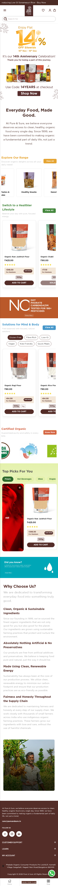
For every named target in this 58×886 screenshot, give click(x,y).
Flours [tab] (8, 479)
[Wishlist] (43, 10)
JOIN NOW (28, 271)
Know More (50, 432)
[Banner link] (29, 307)
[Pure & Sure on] (19, 834)
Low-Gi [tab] (45, 337)
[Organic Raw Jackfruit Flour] (19, 237)
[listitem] (29, 182)
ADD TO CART (19, 283)
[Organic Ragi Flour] (19, 365)
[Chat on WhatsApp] (51, 873)
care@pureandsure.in (11, 821)
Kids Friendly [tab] (26, 344)
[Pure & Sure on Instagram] (12, 834)
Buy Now (20, 2)
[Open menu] (4, 10)
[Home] (29, 10)
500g (19, 277)
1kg (23, 406)
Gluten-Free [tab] (15, 337)
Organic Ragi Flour (13, 385)
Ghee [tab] (40, 479)
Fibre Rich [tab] (31, 337)
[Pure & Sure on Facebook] (5, 834)
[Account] (50, 10)
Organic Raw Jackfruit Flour (17, 257)
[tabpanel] (29, 61)
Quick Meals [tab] (44, 344)
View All (50, 161)
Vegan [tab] (11, 344)
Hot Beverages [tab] (24, 479)
